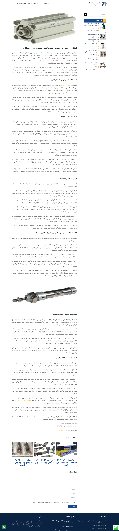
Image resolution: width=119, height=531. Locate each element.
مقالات (66, 430)
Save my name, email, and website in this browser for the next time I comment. (54, 502)
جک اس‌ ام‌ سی (65, 85)
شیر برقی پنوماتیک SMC (68, 526)
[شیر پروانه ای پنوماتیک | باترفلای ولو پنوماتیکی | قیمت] (22, 449)
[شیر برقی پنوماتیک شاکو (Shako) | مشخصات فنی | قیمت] (66, 449)
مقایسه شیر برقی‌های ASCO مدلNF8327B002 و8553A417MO (63, 522)
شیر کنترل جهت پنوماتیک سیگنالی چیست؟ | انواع (44, 461)
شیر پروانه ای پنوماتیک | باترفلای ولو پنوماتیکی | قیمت (22, 462)
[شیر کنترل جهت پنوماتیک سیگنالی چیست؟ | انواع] (44, 449)
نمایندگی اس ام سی (24, 400)
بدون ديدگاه (61, 430)
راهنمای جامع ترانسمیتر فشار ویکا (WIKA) (64, 530)
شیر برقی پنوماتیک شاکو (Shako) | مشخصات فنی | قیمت (66, 462)
